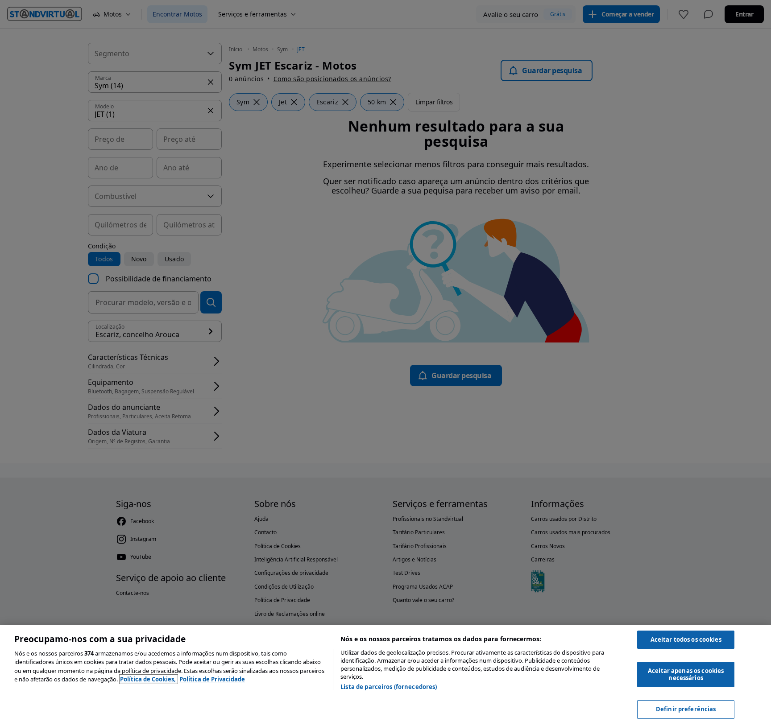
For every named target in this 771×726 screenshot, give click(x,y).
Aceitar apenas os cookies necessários (686, 674)
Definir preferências (686, 709)
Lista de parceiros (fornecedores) (388, 687)
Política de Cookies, (148, 679)
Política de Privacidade (212, 679)
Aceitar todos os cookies (686, 639)
